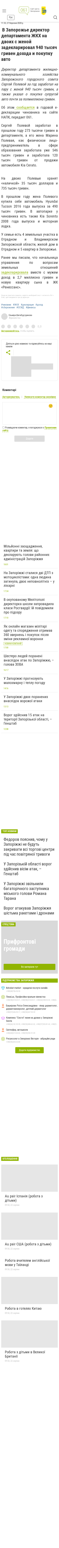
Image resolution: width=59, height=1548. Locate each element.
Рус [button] (11, 17)
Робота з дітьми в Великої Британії (25, 1354)
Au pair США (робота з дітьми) (28, 1244)
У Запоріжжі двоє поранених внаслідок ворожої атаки (26, 699)
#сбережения (8, 307)
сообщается (24, 107)
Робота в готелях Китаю (23, 1308)
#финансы (31, 307)
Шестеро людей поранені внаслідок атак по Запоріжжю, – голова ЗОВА (29, 660)
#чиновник (6, 304)
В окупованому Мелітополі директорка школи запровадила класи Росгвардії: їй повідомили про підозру (29, 605)
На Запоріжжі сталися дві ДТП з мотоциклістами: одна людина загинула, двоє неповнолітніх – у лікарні (29, 579)
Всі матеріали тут (29, 966)
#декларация (27, 304)
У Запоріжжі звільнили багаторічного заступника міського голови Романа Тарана (26, 891)
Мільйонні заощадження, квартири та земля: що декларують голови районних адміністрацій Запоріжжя (26, 552)
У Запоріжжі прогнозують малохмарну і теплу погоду (24, 680)
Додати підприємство (29, 1050)
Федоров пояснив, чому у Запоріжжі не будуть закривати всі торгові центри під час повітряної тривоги (29, 847)
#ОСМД (20, 307)
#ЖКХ (16, 304)
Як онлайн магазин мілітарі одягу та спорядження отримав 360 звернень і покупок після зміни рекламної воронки (28, 632)
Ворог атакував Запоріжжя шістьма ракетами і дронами (29, 911)
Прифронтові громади (20, 945)
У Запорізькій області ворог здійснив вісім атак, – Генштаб (28, 868)
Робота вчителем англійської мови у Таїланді (27, 1262)
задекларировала (14, 272)
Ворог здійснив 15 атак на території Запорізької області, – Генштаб (28, 719)
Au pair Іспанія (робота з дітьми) (24, 1198)
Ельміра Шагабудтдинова (20, 315)
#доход (39, 304)
